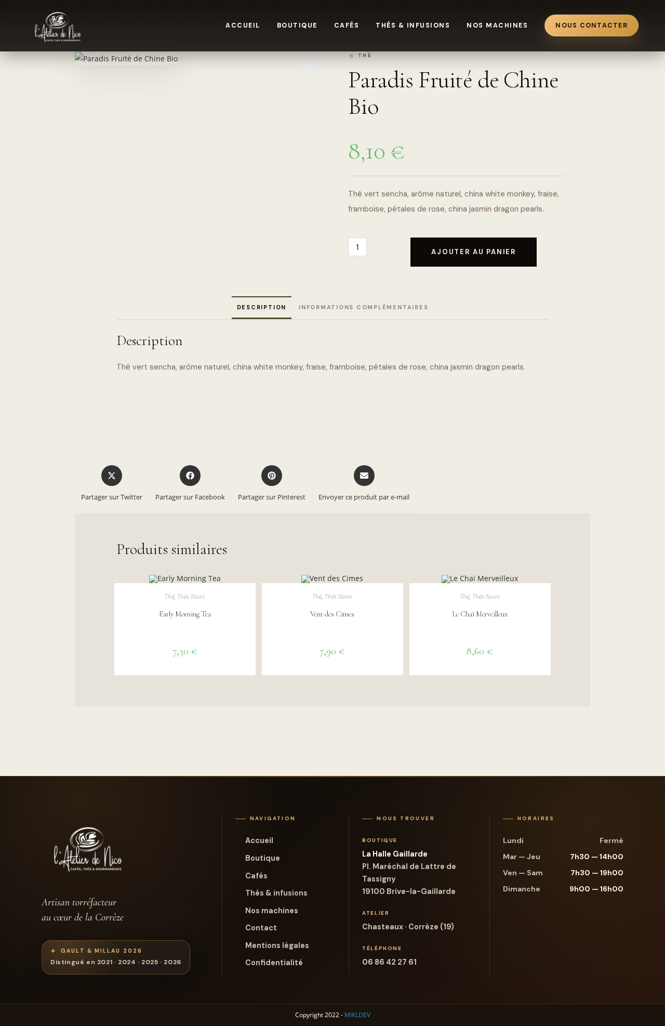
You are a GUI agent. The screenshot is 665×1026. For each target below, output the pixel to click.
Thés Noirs (191, 596)
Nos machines (497, 25)
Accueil (242, 25)
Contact (261, 927)
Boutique (297, 25)
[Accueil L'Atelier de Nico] (58, 25)
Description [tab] (261, 307)
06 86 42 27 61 (389, 962)
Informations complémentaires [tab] (363, 307)
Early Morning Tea (185, 614)
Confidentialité (274, 962)
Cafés (347, 25)
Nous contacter (591, 25)
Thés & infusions (413, 25)
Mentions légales (277, 945)
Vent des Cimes (332, 614)
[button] (308, 64)
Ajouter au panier (473, 251)
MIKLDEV (357, 1014)
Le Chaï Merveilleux (480, 614)
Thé (169, 596)
